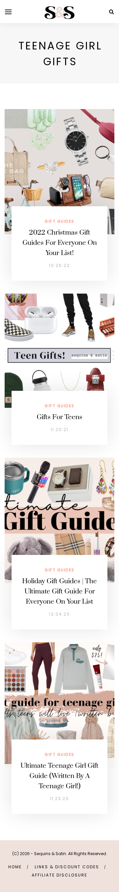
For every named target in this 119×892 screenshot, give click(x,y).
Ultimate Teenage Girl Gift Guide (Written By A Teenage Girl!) (59, 776)
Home (15, 867)
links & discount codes (67, 867)
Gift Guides (59, 221)
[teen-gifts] (59, 356)
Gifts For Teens (59, 417)
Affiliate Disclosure (59, 875)
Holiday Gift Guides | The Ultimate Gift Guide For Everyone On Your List (59, 591)
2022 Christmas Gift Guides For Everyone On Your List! (59, 242)
